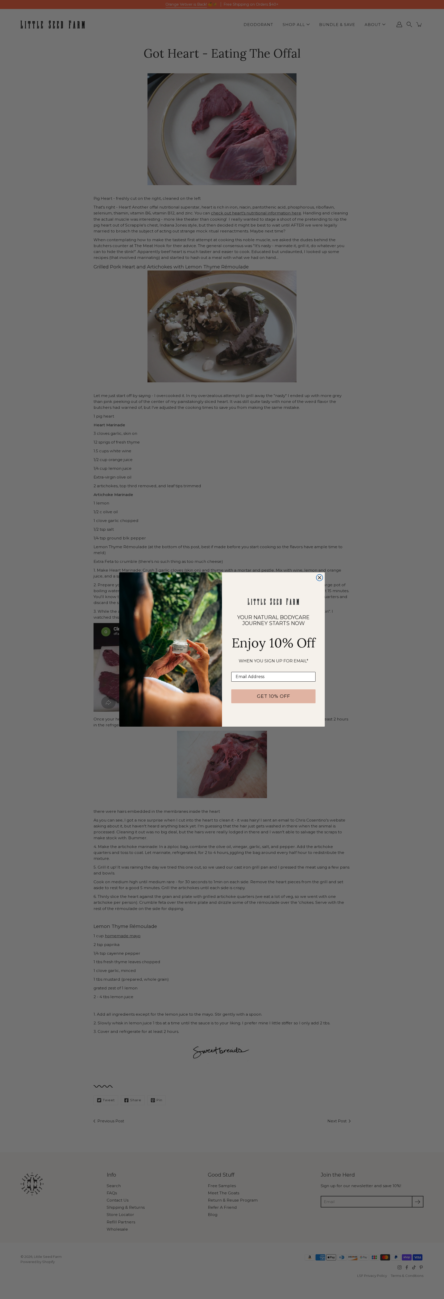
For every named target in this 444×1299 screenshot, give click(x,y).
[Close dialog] (319, 577)
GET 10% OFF (273, 696)
